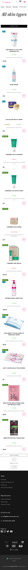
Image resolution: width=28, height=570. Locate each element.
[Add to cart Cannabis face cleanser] (24, 167)
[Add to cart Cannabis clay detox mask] (24, 203)
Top (14, 467)
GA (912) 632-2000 (9, 521)
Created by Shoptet (13, 558)
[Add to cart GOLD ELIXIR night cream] (24, 130)
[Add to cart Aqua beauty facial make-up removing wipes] (24, 344)
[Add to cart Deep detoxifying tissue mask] (24, 449)
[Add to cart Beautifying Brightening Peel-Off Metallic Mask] (24, 414)
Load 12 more (14, 455)
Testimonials (4, 502)
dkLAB (14, 560)
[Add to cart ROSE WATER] (24, 95)
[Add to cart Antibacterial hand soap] (24, 309)
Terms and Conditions (7, 487)
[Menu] (24, 2)
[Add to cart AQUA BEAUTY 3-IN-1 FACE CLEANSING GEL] (24, 61)
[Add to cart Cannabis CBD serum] (24, 274)
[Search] (16, 2)
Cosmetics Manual (6, 499)
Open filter (14, 26)
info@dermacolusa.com (11, 516)
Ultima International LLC (7, 482)
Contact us (4, 485)
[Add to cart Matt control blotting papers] (24, 379)
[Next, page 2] (14, 459)
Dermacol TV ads (5, 504)
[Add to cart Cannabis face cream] (24, 239)
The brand (3, 479)
